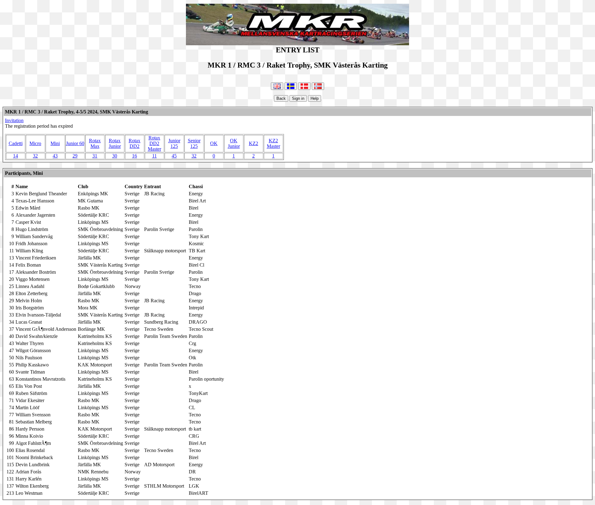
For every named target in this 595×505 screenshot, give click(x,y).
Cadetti (16, 143)
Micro (35, 143)
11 (154, 155)
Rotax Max (95, 143)
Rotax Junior (115, 143)
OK (214, 143)
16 (134, 155)
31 (94, 155)
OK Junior (234, 143)
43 (55, 155)
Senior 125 (194, 143)
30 (114, 155)
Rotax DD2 (134, 143)
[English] (277, 86)
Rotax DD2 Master (154, 143)
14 (15, 155)
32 (35, 155)
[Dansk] (304, 86)
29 (75, 155)
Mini (55, 143)
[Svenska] (290, 86)
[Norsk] (318, 86)
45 (174, 155)
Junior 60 (75, 143)
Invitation (14, 120)
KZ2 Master (273, 143)
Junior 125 (174, 143)
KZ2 (253, 143)
